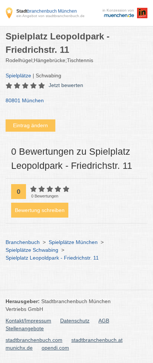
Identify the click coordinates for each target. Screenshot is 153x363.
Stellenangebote (25, 328)
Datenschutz (74, 321)
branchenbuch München (46, 11)
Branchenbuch (23, 242)
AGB (103, 321)
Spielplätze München (73, 242)
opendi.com (55, 348)
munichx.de (19, 348)
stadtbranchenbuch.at (97, 340)
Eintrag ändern (30, 125)
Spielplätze (18, 75)
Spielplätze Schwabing (32, 250)
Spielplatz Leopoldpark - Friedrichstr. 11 (52, 258)
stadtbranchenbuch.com (34, 340)
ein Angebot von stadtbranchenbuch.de (50, 16)
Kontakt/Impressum (28, 321)
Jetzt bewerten (66, 85)
